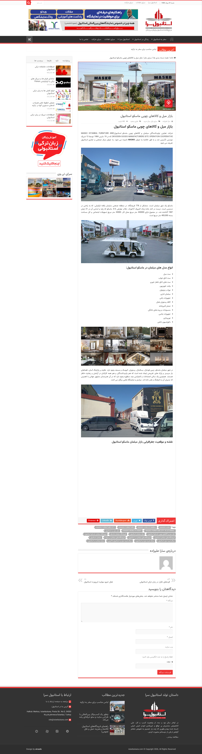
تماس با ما (84, 39)
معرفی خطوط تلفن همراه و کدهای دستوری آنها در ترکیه (43, 104)
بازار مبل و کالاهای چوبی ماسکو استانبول (161, 534)
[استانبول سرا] (158, 20)
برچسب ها (38, 60)
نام (171, 627)
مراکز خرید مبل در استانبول (145, 541)
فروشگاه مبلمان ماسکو (118, 534)
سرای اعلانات (140, 2)
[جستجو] (28, 2)
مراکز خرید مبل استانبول (166, 541)
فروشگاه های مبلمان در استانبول (140, 537)
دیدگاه (169, 600)
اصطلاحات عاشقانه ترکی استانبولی (44, 68)
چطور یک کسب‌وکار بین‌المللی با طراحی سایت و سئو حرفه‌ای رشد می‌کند (93, 717)
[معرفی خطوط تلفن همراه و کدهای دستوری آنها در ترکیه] (63, 107)
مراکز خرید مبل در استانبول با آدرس (120, 541)
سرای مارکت (128, 2)
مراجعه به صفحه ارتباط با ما (57, 701)
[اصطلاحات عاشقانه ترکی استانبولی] (63, 70)
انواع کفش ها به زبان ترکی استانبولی (43, 92)
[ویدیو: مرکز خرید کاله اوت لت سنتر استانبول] (63, 192)
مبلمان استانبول (95, 537)
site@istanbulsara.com (58, 719)
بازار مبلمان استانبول (137, 534)
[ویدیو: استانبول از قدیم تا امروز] (63, 182)
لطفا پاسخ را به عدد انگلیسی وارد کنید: (157, 656)
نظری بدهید (134, 121)
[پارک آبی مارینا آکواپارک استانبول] (49, 182)
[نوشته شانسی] (29, 39)
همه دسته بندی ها (160, 57)
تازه (57, 60)
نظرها (49, 60)
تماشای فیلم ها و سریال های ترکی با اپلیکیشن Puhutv (42, 80)
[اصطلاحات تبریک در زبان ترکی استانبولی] (63, 119)
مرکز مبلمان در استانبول (96, 541)
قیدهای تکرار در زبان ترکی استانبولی (155, 581)
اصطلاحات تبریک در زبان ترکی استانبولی (42, 116)
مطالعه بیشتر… (172, 737)
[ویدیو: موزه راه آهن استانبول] (49, 192)
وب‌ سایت (169, 647)
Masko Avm (165, 527)
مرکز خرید (147, 121)
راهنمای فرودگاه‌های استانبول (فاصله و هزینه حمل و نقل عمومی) (95, 729)
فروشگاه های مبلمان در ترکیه (115, 537)
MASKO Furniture (126, 527)
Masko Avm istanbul (147, 527)
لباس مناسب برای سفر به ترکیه (143, 49)
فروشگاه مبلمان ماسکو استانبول (95, 534)
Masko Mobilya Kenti (132, 530)
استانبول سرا (152, 2)
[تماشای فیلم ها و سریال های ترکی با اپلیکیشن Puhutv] (63, 82)
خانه (172, 57)
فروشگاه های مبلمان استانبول (165, 537)
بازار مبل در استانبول (112, 530)
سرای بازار (148, 57)
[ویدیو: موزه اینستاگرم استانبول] (35, 192)
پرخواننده (66, 60)
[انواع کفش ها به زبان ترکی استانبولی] (63, 94)
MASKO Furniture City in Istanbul (160, 530)
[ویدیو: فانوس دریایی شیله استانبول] (35, 182)
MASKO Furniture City (105, 527)
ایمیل (170, 637)
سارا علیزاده (166, 121)
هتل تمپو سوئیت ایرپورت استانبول (98, 581)
